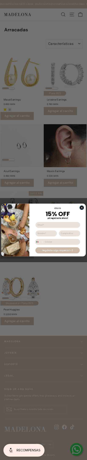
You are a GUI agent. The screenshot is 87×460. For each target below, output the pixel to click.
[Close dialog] (82, 207)
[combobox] (39, 242)
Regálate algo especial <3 (57, 250)
